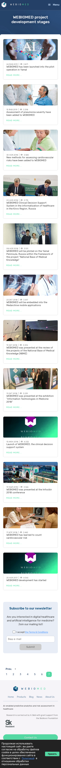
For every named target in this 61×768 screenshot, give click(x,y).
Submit (30, 646)
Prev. (9, 669)
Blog (31, 697)
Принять (52, 754)
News (39, 697)
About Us (49, 697)
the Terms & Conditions (36, 632)
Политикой (28, 758)
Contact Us (30, 737)
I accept (32, 632)
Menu (56, 4)
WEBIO (20, 4)
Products (21, 697)
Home (11, 697)
